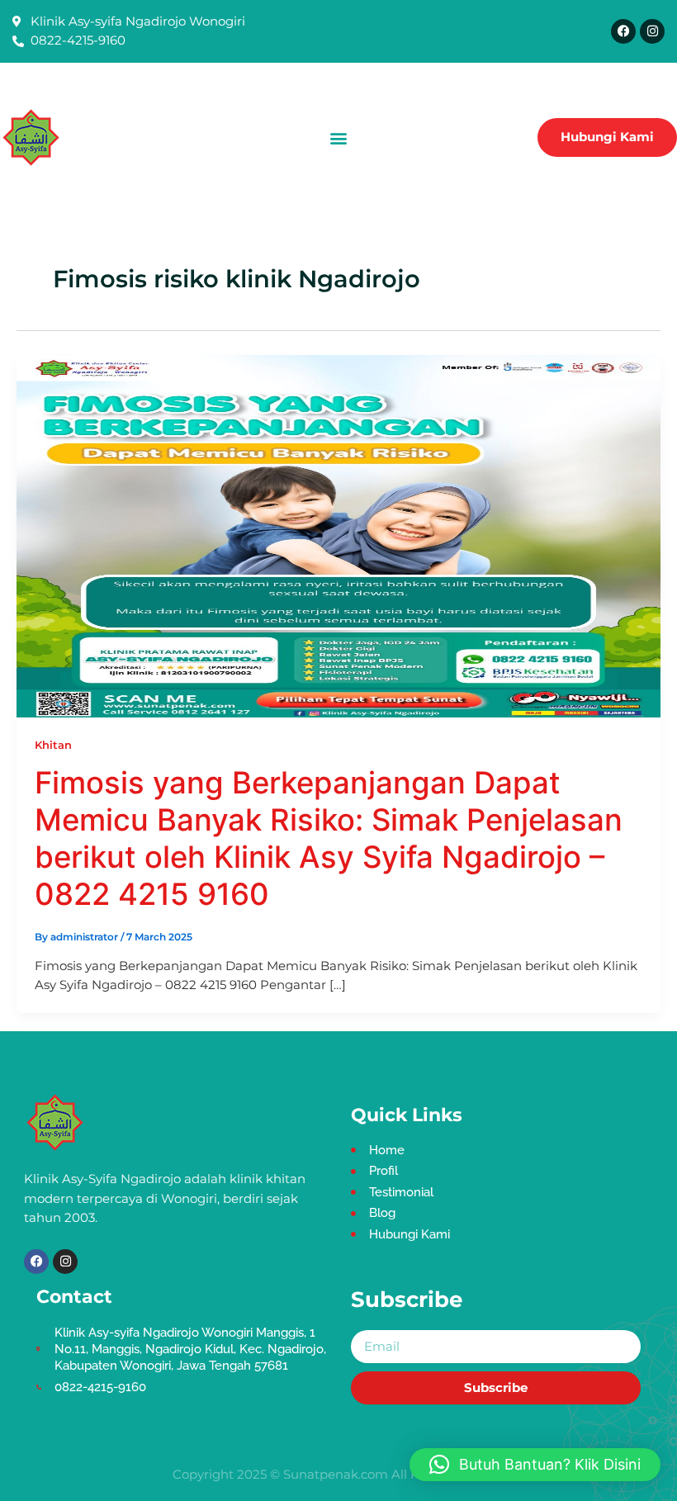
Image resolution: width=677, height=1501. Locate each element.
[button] (339, 137)
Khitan (53, 745)
